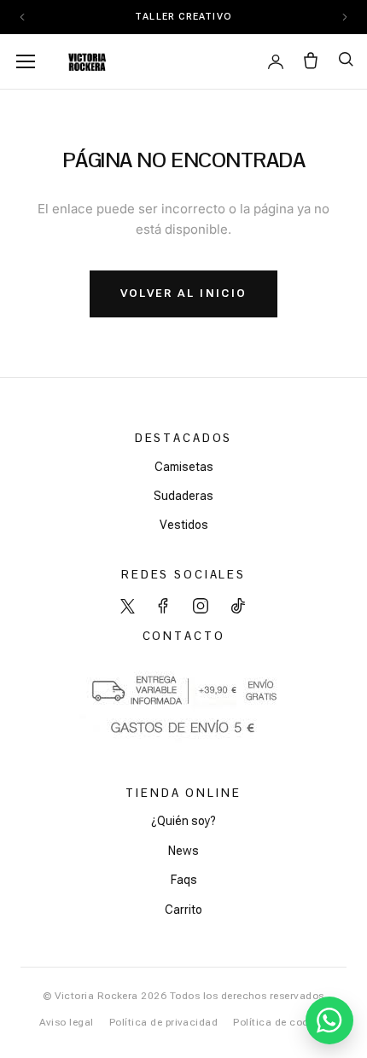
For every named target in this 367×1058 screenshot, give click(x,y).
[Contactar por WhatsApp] (329, 1020)
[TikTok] (238, 605)
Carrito (183, 909)
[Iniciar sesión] (275, 61)
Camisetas (183, 467)
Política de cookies (280, 1022)
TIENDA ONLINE (183, 793)
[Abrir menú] (25, 61)
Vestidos (184, 525)
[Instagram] (200, 605)
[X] (127, 606)
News (183, 850)
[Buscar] (345, 58)
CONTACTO (184, 636)
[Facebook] (163, 605)
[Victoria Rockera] (86, 61)
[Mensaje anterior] (22, 17)
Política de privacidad (163, 1022)
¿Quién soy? (183, 821)
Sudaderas (183, 496)
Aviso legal (66, 1022)
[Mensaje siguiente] (344, 17)
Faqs (184, 880)
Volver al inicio (183, 293)
